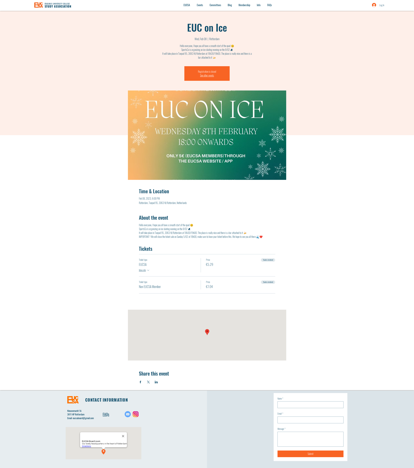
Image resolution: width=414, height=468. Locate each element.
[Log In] (371, 5)
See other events (207, 75)
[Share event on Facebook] (140, 382)
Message (281, 428)
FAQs (106, 414)
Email (280, 413)
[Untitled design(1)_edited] (128, 414)
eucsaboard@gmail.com (83, 418)
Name (280, 398)
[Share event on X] (148, 382)
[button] (259, 5)
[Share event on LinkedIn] (156, 382)
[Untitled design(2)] (135, 414)
